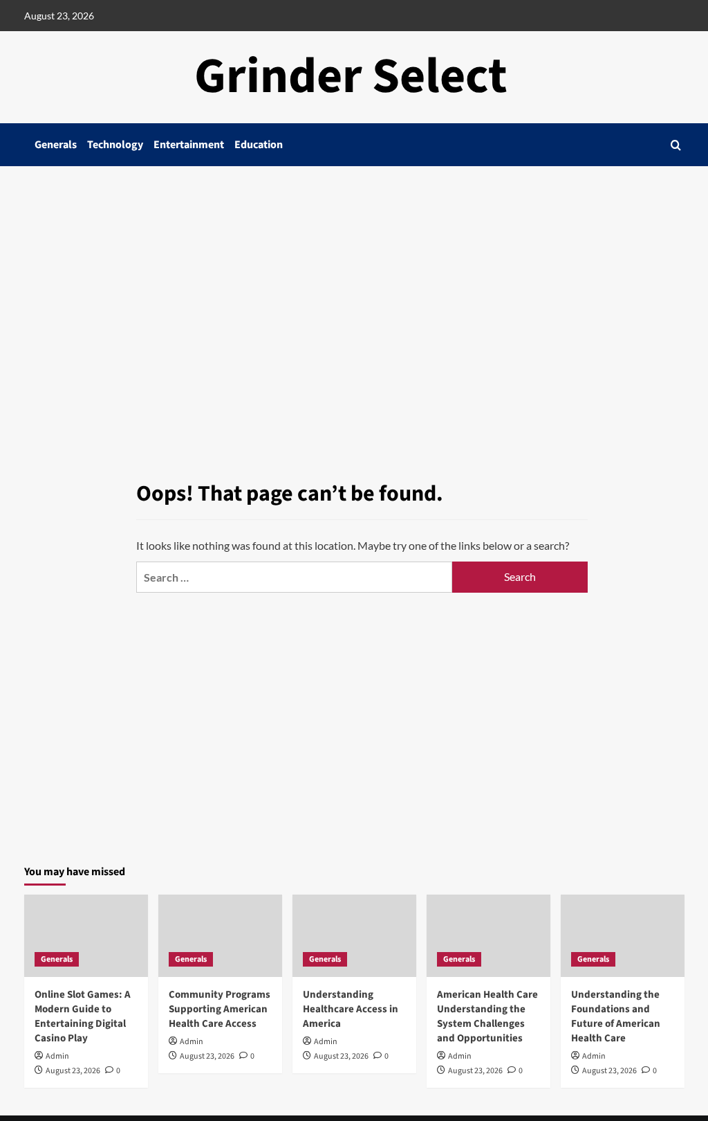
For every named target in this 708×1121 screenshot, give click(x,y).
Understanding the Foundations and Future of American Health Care (615, 1016)
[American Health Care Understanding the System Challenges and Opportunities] (488, 936)
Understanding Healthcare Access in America (350, 1009)
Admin (57, 1056)
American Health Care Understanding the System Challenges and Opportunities (487, 1016)
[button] (675, 145)
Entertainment (188, 144)
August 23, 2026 (73, 1071)
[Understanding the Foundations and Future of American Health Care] (622, 936)
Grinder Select (350, 76)
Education (258, 144)
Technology (115, 144)
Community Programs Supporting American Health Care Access (219, 1009)
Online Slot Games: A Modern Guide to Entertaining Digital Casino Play (83, 1016)
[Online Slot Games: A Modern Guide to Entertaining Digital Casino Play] (86, 936)
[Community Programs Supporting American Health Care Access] (220, 936)
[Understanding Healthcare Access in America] (354, 936)
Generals (56, 144)
